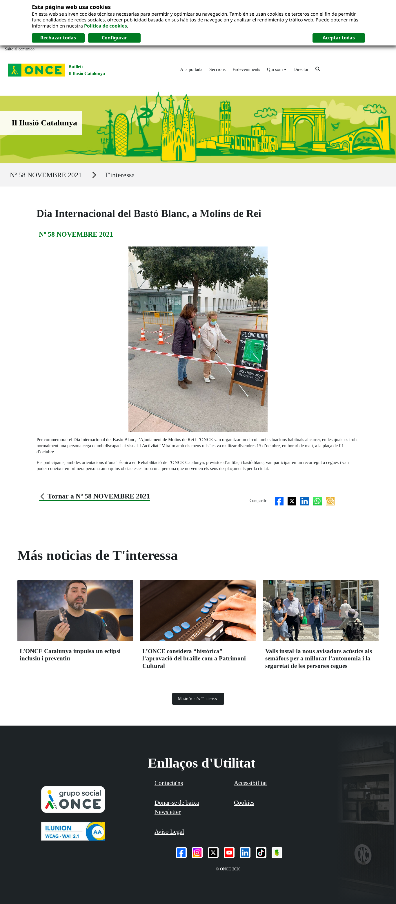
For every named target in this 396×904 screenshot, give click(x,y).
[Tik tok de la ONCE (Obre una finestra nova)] (261, 853)
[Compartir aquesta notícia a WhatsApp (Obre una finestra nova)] (317, 500)
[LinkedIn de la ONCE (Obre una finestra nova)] (245, 853)
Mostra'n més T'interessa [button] (198, 699)
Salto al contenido (19, 49)
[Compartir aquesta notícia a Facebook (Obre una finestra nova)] (279, 500)
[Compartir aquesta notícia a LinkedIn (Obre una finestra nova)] (304, 500)
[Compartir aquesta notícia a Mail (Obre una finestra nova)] (330, 500)
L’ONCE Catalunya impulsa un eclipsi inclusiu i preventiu (70, 655)
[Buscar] (317, 69)
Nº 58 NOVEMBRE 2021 (46, 175)
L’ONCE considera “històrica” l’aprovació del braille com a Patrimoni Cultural (194, 658)
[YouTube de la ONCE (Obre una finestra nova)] (229, 853)
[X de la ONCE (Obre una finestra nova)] (213, 853)
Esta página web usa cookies (71, 7)
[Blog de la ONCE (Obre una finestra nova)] (277, 853)
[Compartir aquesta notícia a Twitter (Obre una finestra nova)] (292, 500)
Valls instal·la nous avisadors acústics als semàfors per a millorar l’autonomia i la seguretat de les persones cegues (318, 658)
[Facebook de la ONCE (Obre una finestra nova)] (181, 853)
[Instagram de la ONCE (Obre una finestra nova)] (197, 853)
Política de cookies (105, 26)
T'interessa (120, 175)
